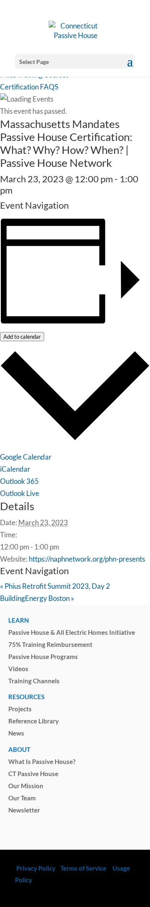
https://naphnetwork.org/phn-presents (87, 558)
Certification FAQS (29, 86)
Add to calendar (22, 336)
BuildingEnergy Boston (37, 598)
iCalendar (15, 469)
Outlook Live (19, 493)
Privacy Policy (35, 868)
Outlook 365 (19, 481)
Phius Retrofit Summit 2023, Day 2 (55, 586)
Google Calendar (26, 456)
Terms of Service (83, 868)
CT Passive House (33, 773)
